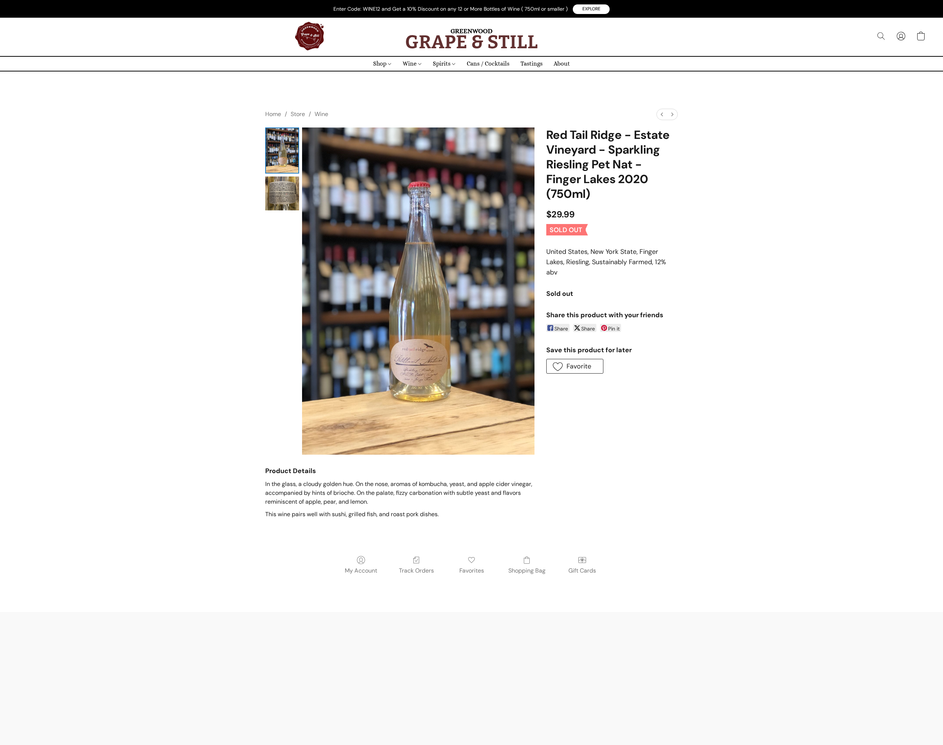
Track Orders (416, 570)
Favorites (471, 570)
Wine (410, 63)
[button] (591, 9)
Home (273, 114)
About (562, 63)
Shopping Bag (527, 570)
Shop (380, 63)
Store (298, 114)
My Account (361, 570)
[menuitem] (662, 114)
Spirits (442, 63)
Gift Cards (582, 570)
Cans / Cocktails (488, 63)
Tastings (531, 63)
